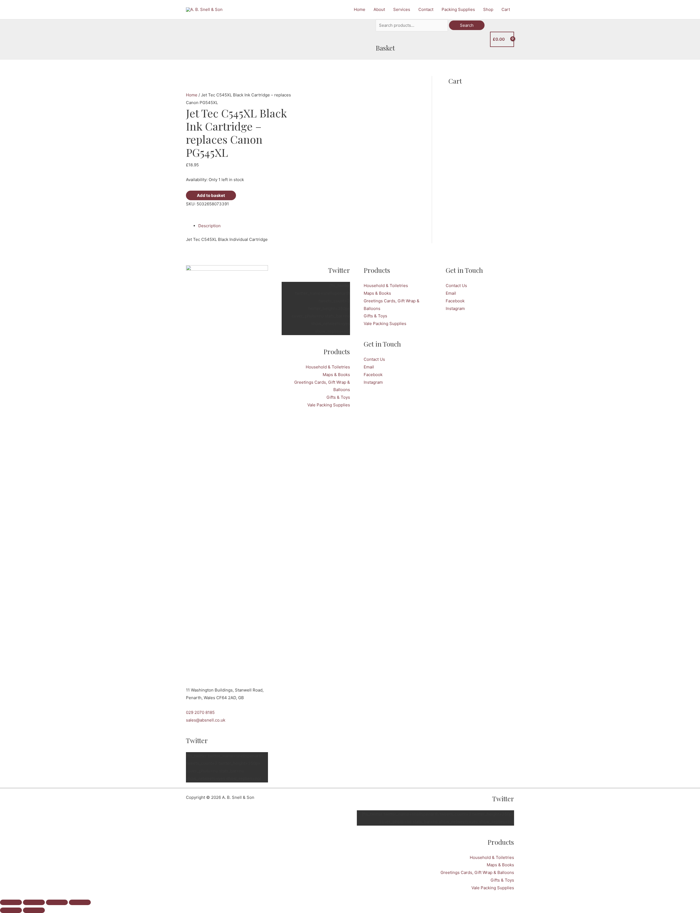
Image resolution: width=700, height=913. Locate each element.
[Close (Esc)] (80, 902)
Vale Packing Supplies (328, 404)
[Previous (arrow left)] (11, 910)
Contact (425, 9)
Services (401, 9)
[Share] (57, 902)
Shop (488, 9)
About (379, 9)
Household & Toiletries (328, 367)
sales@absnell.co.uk (205, 720)
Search (467, 25)
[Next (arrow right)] (34, 910)
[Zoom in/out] (11, 902)
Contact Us (374, 359)
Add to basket (211, 195)
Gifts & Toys (338, 397)
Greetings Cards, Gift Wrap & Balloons (477, 872)
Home (359, 9)
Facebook (373, 374)
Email (369, 367)
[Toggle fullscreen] (34, 902)
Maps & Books (336, 374)
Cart (505, 9)
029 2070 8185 (200, 712)
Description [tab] (209, 225)
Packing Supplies (458, 9)
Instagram (373, 382)
